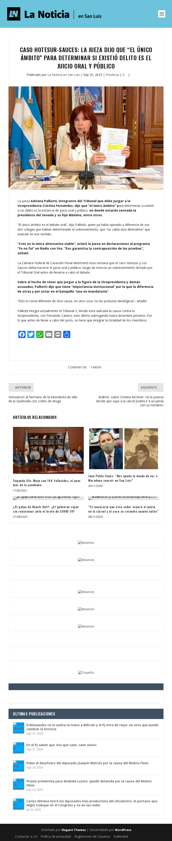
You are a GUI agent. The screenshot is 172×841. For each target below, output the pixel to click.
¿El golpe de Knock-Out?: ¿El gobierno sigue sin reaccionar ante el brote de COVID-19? (46, 509)
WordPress (123, 830)
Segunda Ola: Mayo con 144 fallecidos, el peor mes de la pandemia (47, 482)
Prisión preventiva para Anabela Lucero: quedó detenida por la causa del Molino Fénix (89, 783)
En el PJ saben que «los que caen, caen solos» (61, 745)
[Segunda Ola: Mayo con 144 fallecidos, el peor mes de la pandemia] (48, 450)
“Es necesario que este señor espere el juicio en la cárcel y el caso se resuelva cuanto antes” (123, 509)
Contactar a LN (26, 836)
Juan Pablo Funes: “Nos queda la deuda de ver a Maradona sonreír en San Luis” (122, 478)
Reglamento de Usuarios (92, 836)
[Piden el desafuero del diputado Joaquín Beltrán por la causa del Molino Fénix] (18, 766)
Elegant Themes (74, 830)
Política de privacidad (56, 836)
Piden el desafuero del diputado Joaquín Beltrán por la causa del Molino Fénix (87, 763)
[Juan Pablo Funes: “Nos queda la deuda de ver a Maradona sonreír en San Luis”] (123, 448)
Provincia (112, 75)
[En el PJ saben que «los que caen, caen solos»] (18, 747)
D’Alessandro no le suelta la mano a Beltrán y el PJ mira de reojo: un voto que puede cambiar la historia (92, 727)
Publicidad (121, 836)
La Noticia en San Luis (63, 75)
